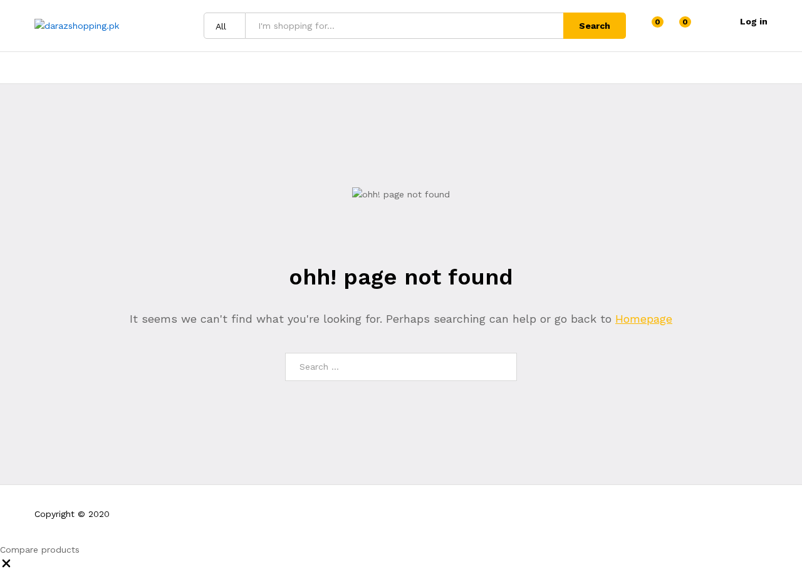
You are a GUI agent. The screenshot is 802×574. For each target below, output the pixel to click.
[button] (6, 566)
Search (594, 26)
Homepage (643, 318)
